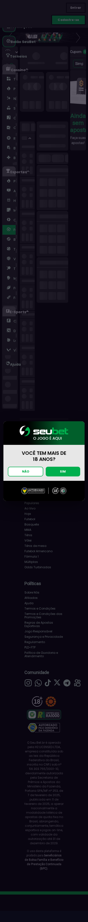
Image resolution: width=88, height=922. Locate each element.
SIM (63, 471)
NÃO (25, 471)
